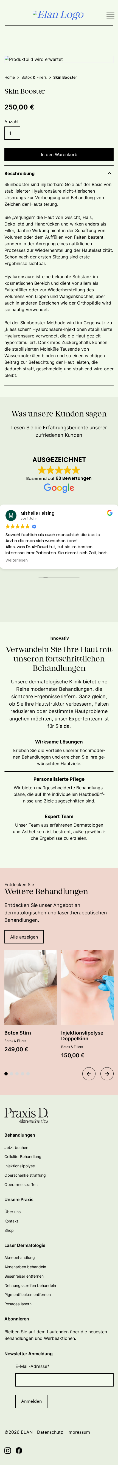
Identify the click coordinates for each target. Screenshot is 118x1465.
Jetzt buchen (16, 1147)
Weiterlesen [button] (16, 560)
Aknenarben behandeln (25, 1266)
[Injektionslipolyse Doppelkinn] (87, 988)
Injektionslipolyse (19, 1165)
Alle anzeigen (24, 937)
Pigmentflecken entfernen (27, 1294)
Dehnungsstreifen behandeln (30, 1285)
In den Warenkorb (59, 154)
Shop (9, 1230)
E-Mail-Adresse (32, 1366)
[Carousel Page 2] (11, 1073)
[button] (59, 173)
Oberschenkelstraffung (25, 1175)
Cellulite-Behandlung (22, 1156)
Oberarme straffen (21, 1184)
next (107, 1074)
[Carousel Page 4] (22, 1073)
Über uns (12, 1211)
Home (9, 77)
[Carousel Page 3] (17, 1073)
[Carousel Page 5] (28, 1073)
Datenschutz (50, 1432)
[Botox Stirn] (30, 988)
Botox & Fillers (34, 77)
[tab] (59, 755)
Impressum (79, 1432)
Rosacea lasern (18, 1303)
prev (89, 1074)
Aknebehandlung (19, 1257)
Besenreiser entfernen (24, 1276)
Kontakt (11, 1221)
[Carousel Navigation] (98, 1075)
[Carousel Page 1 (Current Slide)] (6, 1073)
